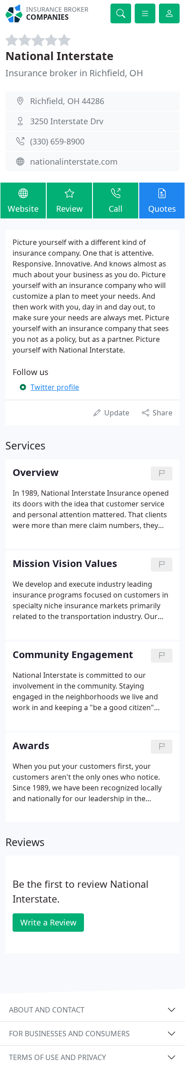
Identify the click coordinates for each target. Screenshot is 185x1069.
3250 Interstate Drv (66, 121)
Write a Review (48, 922)
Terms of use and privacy (57, 1057)
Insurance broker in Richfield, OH (74, 73)
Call (116, 208)
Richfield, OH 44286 (67, 101)
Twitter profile (55, 387)
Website (23, 208)
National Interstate (59, 55)
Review (69, 208)
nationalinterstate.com (74, 161)
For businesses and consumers (69, 1033)
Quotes (162, 208)
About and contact (46, 1010)
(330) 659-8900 (57, 141)
